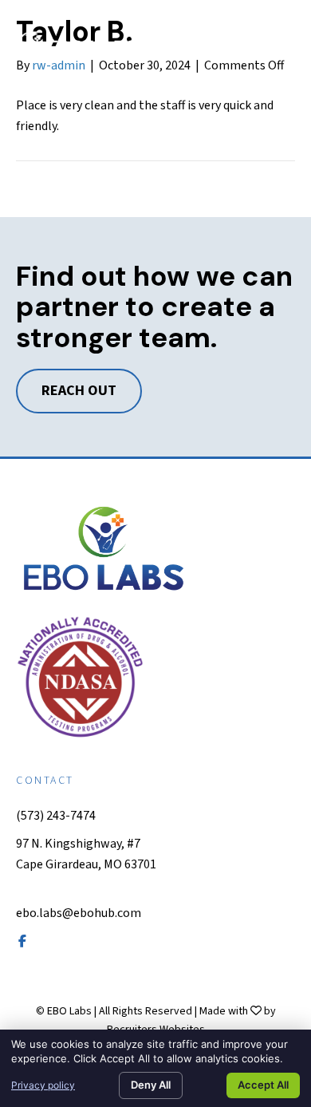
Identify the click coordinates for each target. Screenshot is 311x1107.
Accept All (263, 1084)
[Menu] (276, 44)
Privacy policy (43, 1085)
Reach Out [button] (78, 391)
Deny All (151, 1084)
